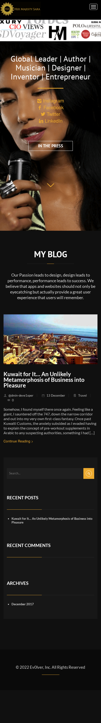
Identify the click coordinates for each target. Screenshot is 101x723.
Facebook (53, 107)
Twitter (52, 113)
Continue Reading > (18, 441)
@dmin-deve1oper (20, 395)
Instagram (53, 100)
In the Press (50, 146)
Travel (82, 395)
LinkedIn (52, 120)
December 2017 (23, 604)
